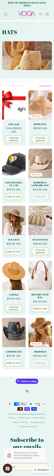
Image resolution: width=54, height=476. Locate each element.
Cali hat (13, 294)
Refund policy (24, 418)
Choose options (14, 139)
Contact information (28, 426)
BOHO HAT (40, 124)
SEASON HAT (40, 239)
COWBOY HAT (14, 351)
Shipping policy (37, 422)
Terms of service (20, 422)
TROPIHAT (40, 351)
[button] (6, 14)
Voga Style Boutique (25, 414)
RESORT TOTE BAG (40, 296)
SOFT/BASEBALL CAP (13, 184)
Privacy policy (39, 418)
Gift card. (13, 124)
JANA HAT (14, 239)
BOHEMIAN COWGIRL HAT (40, 184)
